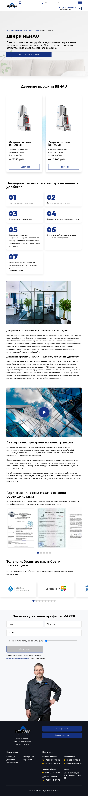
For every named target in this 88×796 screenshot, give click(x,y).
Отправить (24, 649)
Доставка (10, 760)
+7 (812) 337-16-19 (73, 760)
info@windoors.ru (74, 764)
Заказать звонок (62, 735)
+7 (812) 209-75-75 (52, 760)
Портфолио (28, 757)
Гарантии (27, 760)
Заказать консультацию (29, 54)
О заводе (10, 757)
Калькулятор (62, 729)
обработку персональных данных (17, 658)
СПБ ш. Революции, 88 (52, 3)
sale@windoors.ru (52, 764)
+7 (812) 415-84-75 (68, 8)
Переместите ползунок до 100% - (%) (26, 641)
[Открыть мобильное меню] (80, 3)
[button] (38, 553)
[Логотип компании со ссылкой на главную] (22, 731)
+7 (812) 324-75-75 (52, 773)
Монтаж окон (12, 763)
